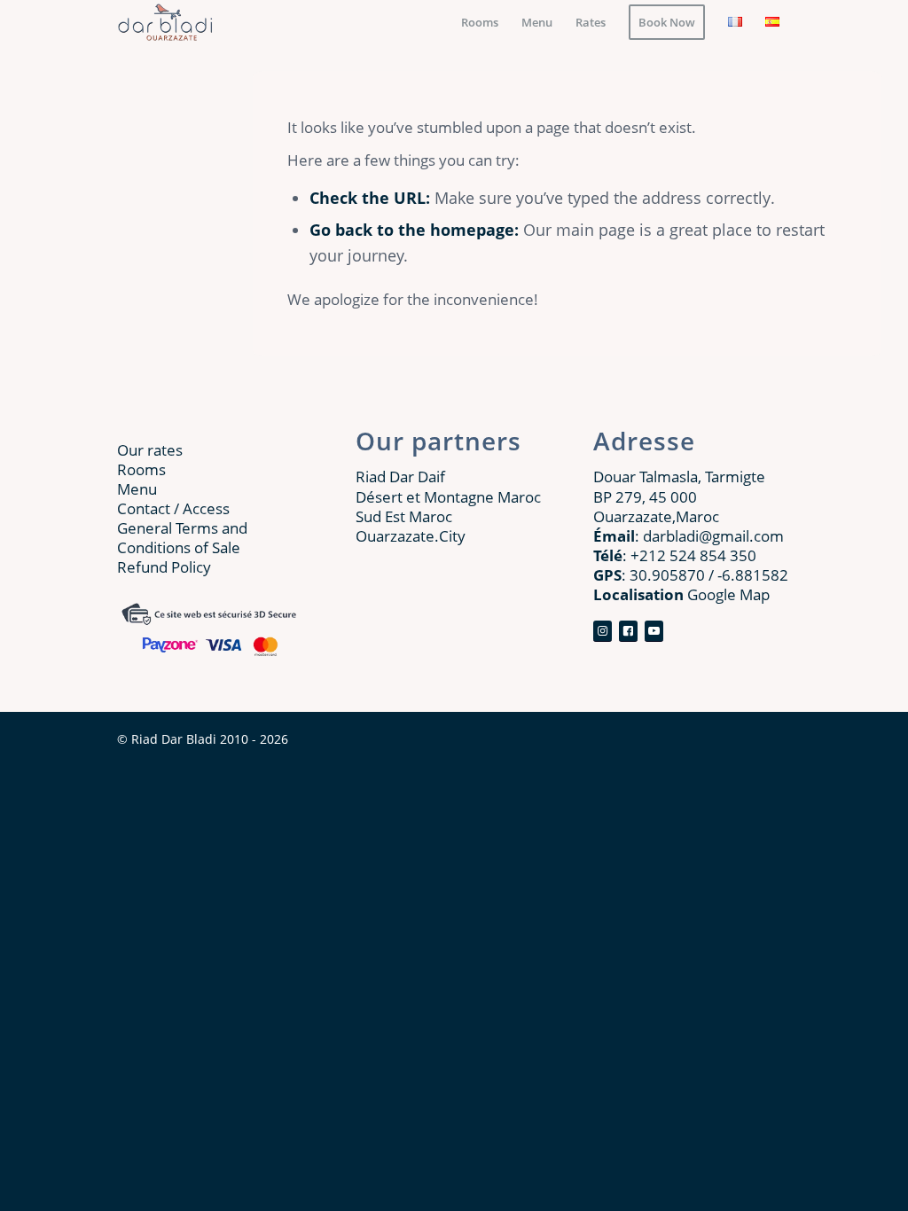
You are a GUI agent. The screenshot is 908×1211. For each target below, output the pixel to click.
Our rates (150, 450)
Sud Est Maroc (404, 516)
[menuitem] (480, 22)
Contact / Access (173, 508)
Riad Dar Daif (400, 476)
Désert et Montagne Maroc (448, 497)
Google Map (681, 594)
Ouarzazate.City (411, 536)
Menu (137, 489)
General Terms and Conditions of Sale (182, 538)
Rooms (141, 469)
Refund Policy (164, 567)
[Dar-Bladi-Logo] (166, 22)
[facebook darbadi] (602, 632)
